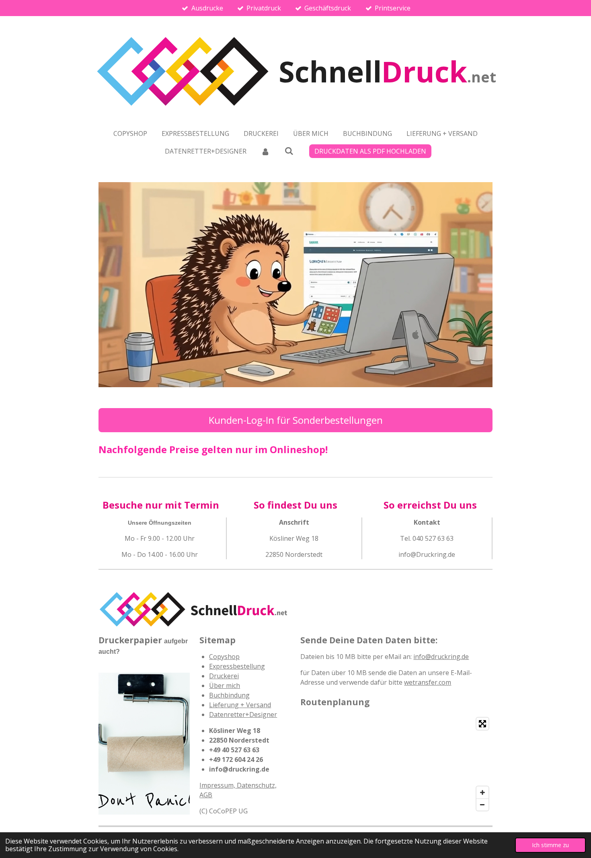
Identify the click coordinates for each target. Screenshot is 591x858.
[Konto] (265, 151)
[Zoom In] (482, 792)
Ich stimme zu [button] (550, 845)
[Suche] (289, 150)
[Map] (396, 764)
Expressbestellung (237, 666)
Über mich (224, 685)
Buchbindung (229, 695)
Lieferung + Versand (240, 704)
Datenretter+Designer (243, 714)
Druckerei (224, 675)
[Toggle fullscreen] (482, 724)
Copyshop (224, 656)
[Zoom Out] (482, 804)
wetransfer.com (427, 682)
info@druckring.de (441, 656)
